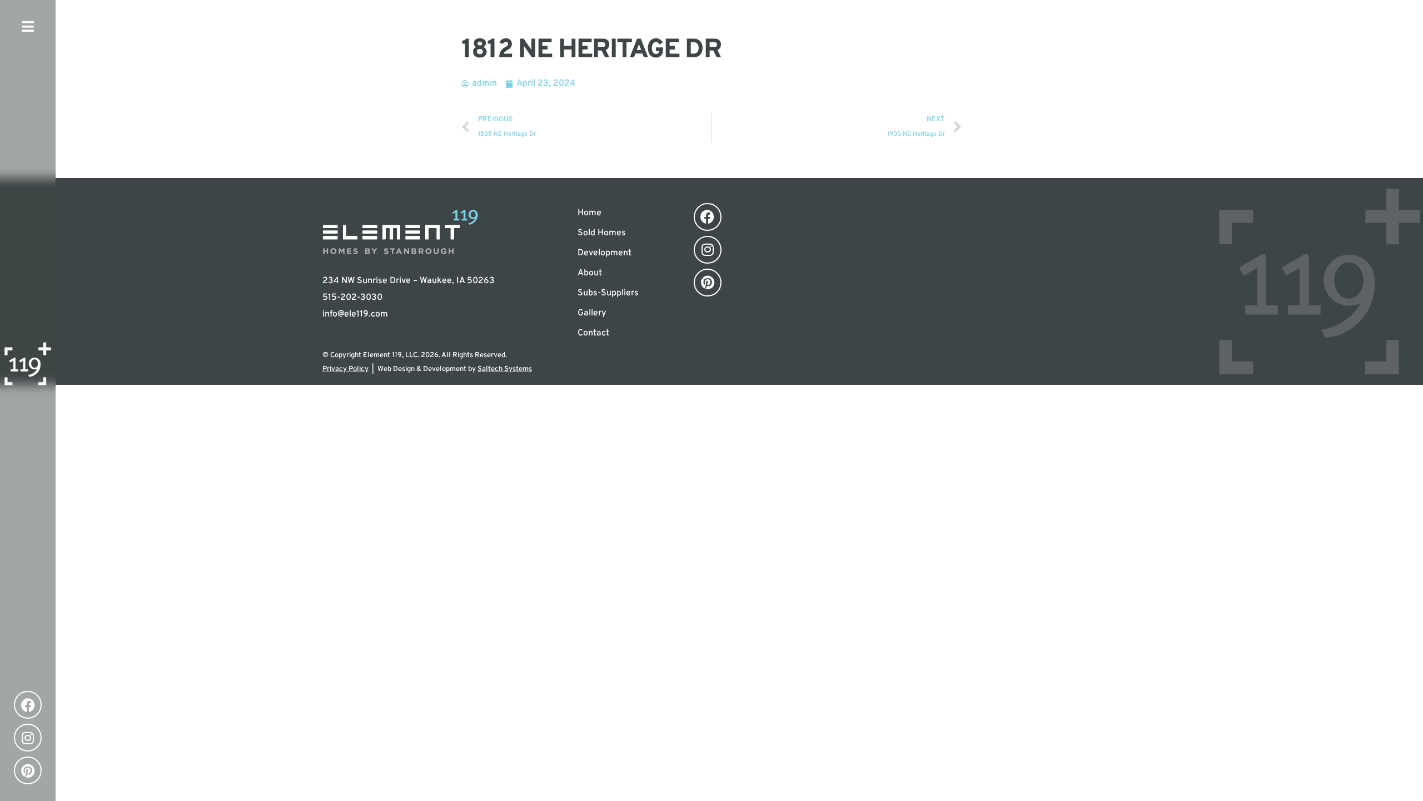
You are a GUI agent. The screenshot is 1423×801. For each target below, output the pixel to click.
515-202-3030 (352, 297)
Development (604, 253)
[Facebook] (28, 705)
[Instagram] (28, 737)
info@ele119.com (355, 314)
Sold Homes (602, 233)
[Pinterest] (28, 770)
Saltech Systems (504, 369)
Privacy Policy (345, 369)
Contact (593, 333)
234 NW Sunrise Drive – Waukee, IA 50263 (408, 280)
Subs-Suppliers (608, 293)
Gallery (592, 313)
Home (589, 213)
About (590, 273)
